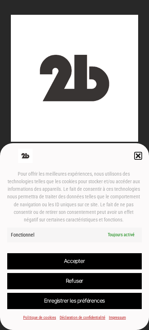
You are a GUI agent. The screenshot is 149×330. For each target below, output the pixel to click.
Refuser (75, 280)
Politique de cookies (39, 317)
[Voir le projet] (74, 138)
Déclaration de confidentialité (82, 317)
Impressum (117, 317)
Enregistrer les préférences (74, 300)
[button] (138, 155)
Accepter (74, 261)
